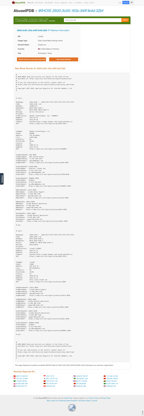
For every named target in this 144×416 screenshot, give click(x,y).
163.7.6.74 (50, 376)
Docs (71, 3)
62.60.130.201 (111, 381)
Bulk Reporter (49, 3)
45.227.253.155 (22, 383)
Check (125, 20)
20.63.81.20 (50, 386)
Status (88, 400)
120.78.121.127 (52, 381)
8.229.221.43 (111, 386)
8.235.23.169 (81, 386)
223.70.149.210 (22, 376)
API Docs (82, 400)
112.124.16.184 (112, 376)
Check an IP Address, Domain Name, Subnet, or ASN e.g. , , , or (35, 20)
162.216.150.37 (82, 376)
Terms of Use (93, 398)
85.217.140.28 (81, 381)
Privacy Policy (105, 398)
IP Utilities (78, 3)
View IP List (68, 398)
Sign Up (125, 2)
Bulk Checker (39, 3)
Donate (94, 400)
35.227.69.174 (21, 386)
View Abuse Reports (63, 59)
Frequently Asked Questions (68, 400)
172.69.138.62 (21, 381)
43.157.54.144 (51, 383)
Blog (48, 400)
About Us (54, 400)
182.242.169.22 (112, 378)
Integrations (63, 3)
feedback (2, 179)
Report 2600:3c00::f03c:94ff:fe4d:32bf (31, 59)
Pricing (57, 3)
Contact (86, 3)
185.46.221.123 (82, 378)
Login (120, 3)
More (91, 3)
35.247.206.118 (112, 383)
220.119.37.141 (52, 378)
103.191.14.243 (22, 378)
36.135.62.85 (81, 383)
